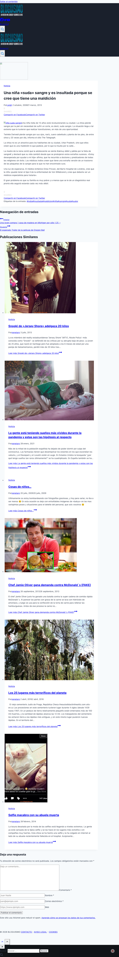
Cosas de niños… (19, 486)
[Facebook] (2, 21)
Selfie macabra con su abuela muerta (33, 815)
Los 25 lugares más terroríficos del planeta (37, 692)
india (30, 201)
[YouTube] (8, 21)
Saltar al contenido (9, 1)
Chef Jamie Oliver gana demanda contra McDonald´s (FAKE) (49, 585)
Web (47, 907)
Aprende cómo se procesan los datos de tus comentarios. (68, 918)
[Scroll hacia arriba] (2, 942)
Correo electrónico (54, 901)
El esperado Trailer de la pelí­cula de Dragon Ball (22, 228)
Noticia (7, 86)
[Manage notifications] (113, 951)
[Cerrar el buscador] (2, 947)
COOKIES (53, 932)
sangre (62, 201)
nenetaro (16, 332)
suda (68, 201)
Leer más (33, 353)
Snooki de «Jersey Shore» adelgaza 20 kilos (38, 326)
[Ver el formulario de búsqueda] (2, 29)
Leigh (9, 105)
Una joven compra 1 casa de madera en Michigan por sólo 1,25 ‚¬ (30, 221)
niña (55, 201)
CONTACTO (26, 932)
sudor (74, 201)
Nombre (49, 895)
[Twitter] (5, 21)
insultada (37, 201)
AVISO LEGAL (40, 932)
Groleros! (4, 24)
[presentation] (51, 278)
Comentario (65, 890)
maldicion (47, 201)
